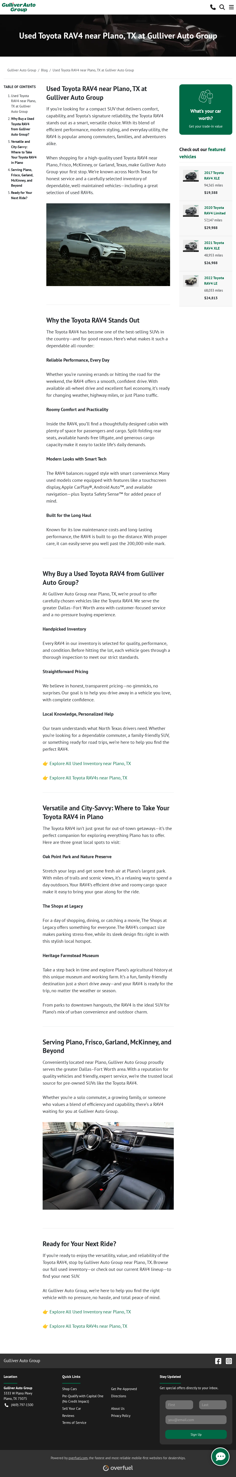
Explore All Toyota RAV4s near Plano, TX (88, 778)
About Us (117, 1408)
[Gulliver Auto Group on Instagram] (227, 1360)
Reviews (68, 1415)
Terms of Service (74, 1422)
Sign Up (196, 1434)
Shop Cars (69, 1389)
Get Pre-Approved (124, 1389)
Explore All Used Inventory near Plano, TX (90, 763)
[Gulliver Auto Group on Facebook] (216, 1360)
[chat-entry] (220, 1456)
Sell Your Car (71, 1408)
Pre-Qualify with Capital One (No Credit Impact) (82, 1399)
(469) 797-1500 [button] (22, 1405)
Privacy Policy (120, 1415)
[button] (213, 7)
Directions (118, 1396)
